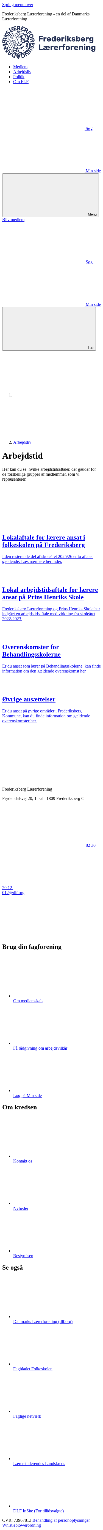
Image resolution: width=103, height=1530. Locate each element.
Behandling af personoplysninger (61, 1520)
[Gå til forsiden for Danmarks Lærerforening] (54, 395)
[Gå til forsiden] (51, 57)
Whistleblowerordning (21, 1525)
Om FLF (21, 81)
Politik (18, 76)
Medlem (20, 66)
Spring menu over (17, 4)
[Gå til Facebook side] (43, 935)
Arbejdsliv (22, 71)
